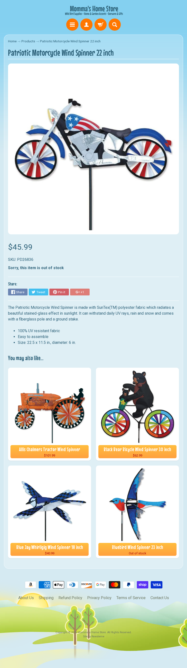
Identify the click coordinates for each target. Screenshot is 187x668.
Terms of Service (131, 597)
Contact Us (159, 597)
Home (12, 41)
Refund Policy (70, 597)
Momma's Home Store (92, 632)
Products (28, 41)
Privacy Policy (99, 597)
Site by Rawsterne (93, 636)
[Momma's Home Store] (93, 10)
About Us (26, 597)
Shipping (46, 597)
